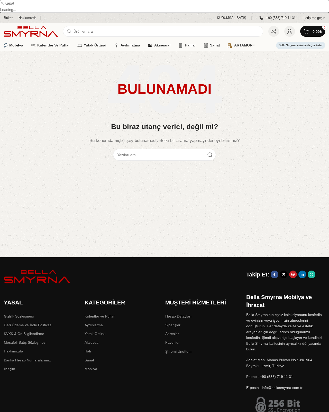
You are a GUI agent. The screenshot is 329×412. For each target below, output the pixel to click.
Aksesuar (92, 342)
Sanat (89, 360)
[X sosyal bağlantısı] (284, 274)
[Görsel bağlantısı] (37, 276)
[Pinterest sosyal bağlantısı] (293, 274)
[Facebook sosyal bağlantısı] (274, 274)
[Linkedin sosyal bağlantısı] (302, 274)
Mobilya (91, 369)
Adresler (172, 334)
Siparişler (172, 325)
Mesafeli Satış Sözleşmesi (25, 342)
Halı (88, 351)
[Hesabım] (290, 31)
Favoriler (172, 342)
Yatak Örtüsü (95, 334)
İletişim (9, 369)
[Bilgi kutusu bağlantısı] (231, 18)
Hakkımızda (13, 351)
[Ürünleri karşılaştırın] (274, 31)
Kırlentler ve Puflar (100, 316)
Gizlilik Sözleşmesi (19, 316)
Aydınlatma (94, 325)
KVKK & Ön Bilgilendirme (24, 334)
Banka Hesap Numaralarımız (27, 360)
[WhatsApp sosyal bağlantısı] (311, 274)
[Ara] (210, 155)
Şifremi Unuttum (178, 351)
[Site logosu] (31, 31)
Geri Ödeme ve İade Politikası (28, 325)
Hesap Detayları (178, 316)
